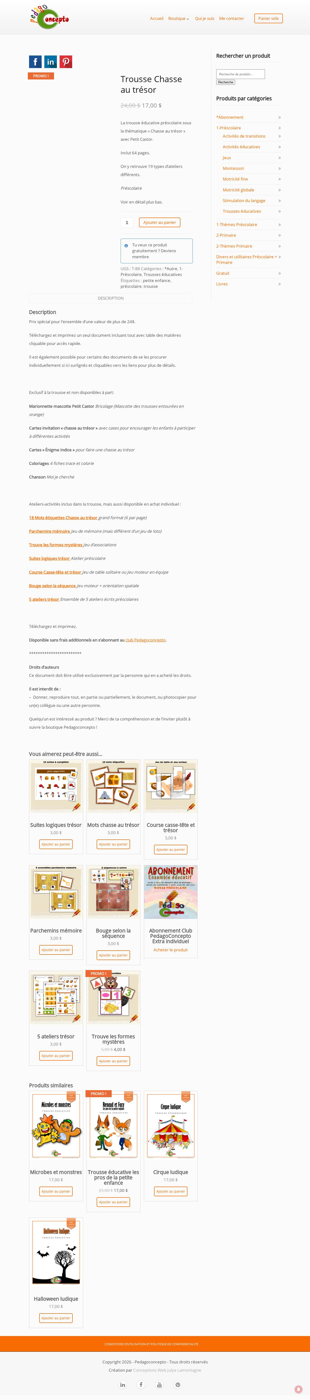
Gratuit (222, 273)
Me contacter (231, 18)
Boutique (177, 18)
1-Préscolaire (228, 128)
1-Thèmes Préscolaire (236, 224)
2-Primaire (226, 235)
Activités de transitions (244, 136)
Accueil (156, 18)
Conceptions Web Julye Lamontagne (167, 1370)
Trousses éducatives (163, 274)
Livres (222, 284)
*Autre (170, 268)
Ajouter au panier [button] (56, 844)
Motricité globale (238, 190)
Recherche (225, 82)
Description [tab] (111, 298)
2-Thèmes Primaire (234, 246)
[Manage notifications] (298, 1389)
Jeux (227, 157)
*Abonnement (229, 117)
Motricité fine (235, 179)
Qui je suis (204, 18)
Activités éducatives (241, 146)
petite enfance (156, 280)
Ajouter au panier (159, 222)
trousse (151, 286)
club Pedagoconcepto (145, 640)
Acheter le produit (171, 950)
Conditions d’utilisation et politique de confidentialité (151, 1344)
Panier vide (268, 18)
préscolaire (131, 286)
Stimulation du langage (244, 200)
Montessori (233, 168)
